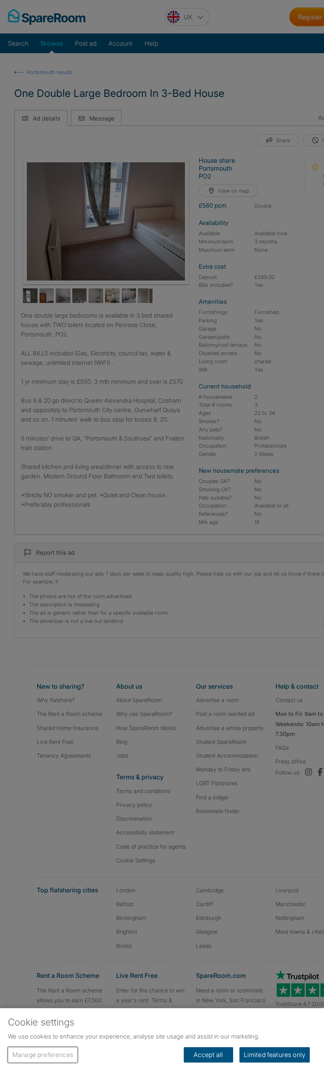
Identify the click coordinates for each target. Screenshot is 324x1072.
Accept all (208, 1055)
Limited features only (274, 1055)
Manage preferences (42, 1055)
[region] (162, 1040)
